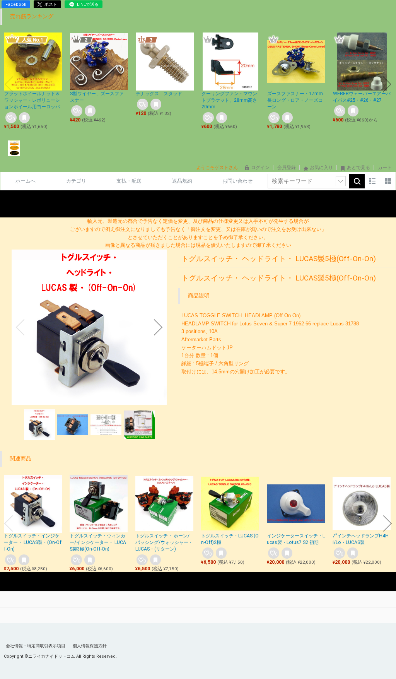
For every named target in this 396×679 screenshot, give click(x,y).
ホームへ (25, 181)
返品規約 (182, 181)
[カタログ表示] (388, 181)
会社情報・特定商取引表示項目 (36, 645)
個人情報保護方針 (90, 645)
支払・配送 (129, 181)
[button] (8, 84)
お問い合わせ (237, 181)
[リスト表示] (372, 181)
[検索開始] (357, 181)
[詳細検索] (341, 181)
